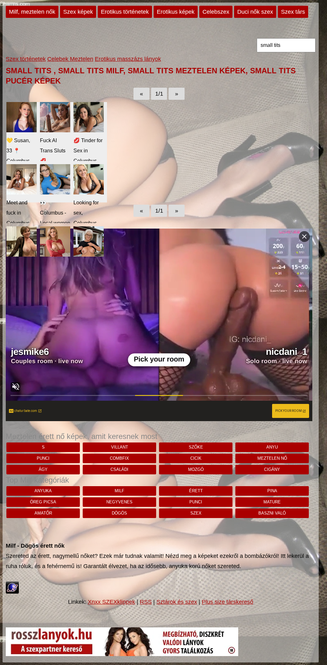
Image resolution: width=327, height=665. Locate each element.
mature (272, 502)
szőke (196, 447)
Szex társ (293, 12)
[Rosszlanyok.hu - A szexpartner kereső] (122, 654)
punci (43, 458)
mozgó (196, 469)
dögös (119, 513)
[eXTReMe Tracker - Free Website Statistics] (12, 591)
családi (119, 469)
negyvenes (119, 502)
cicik (196, 458)
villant (119, 447)
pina (272, 490)
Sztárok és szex (176, 602)
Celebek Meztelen (70, 59)
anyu (272, 447)
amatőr (43, 513)
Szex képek (78, 12)
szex (196, 513)
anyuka (43, 490)
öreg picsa (43, 502)
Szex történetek (26, 59)
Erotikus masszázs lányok (128, 59)
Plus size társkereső (227, 602)
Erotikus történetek (125, 12)
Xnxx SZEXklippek (111, 602)
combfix (119, 458)
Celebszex (215, 12)
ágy (43, 469)
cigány (272, 469)
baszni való (272, 513)
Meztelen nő (272, 458)
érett (196, 490)
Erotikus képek (175, 12)
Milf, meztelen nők (32, 12)
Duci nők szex (255, 12)
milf (119, 490)
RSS (146, 602)
